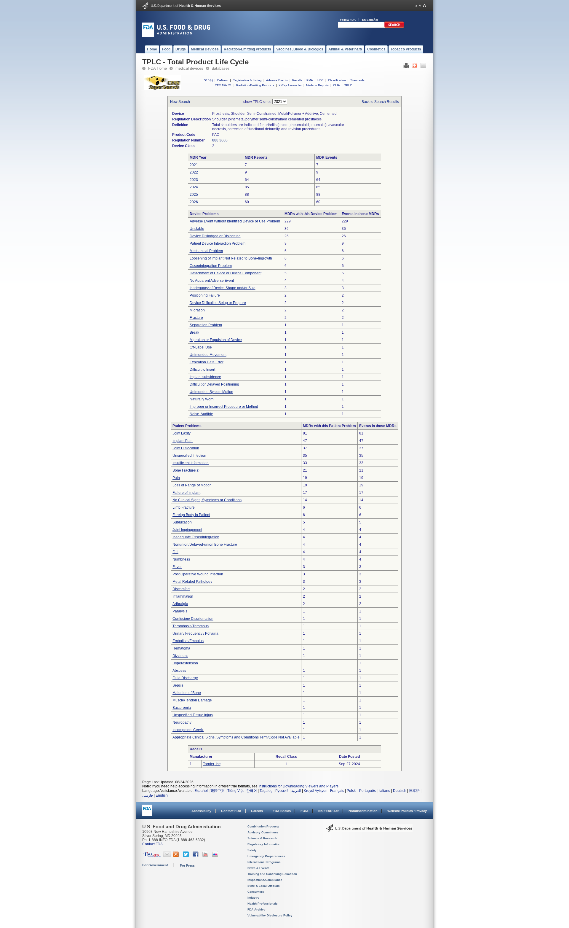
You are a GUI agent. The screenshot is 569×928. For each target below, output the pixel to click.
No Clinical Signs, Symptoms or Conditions (207, 500)
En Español (370, 19)
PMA (309, 80)
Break (194, 332)
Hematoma (181, 648)
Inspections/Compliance (264, 879)
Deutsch (399, 791)
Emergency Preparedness (266, 856)
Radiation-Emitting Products (255, 85)
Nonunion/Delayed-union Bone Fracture (204, 544)
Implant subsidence (205, 377)
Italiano (384, 791)
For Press (187, 865)
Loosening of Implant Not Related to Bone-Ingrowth (231, 258)
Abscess (179, 670)
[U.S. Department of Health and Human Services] (181, 8)
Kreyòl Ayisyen (315, 791)
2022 (194, 172)
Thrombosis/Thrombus (190, 626)
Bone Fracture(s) (185, 470)
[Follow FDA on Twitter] (186, 856)
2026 (194, 202)
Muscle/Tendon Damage (192, 700)
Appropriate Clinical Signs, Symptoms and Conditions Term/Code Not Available (236, 737)
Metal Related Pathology (192, 582)
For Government (155, 865)
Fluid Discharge (185, 678)
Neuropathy (181, 722)
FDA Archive (256, 909)
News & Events (258, 868)
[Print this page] (406, 67)
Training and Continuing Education (272, 874)
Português (367, 791)
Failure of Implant (186, 493)
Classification (337, 80)
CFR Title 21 (223, 85)
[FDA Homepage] (147, 813)
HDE (320, 80)
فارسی (147, 795)
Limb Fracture (183, 507)
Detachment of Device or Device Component (225, 273)
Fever (177, 567)
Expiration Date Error (206, 362)
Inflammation (182, 596)
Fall (175, 552)
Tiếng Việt (235, 791)
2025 (194, 194)
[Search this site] (394, 27)
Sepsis (177, 685)
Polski (352, 791)
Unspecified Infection (189, 455)
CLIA (336, 85)
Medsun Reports (317, 85)
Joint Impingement (187, 530)
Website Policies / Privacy (407, 811)
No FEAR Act (328, 811)
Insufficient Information (190, 463)
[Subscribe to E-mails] (167, 856)
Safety (252, 850)
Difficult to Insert (202, 369)
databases (221, 68)
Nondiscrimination (363, 811)
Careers (257, 811)
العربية (296, 791)
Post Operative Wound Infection (197, 574)
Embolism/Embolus (188, 641)
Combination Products (263, 826)
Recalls (297, 80)
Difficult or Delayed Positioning (214, 384)
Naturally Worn (202, 399)
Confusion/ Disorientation (192, 619)
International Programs (264, 862)
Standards (357, 80)
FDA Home (157, 68)
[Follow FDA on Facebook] (196, 856)
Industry (253, 897)
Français (337, 791)
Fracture (196, 318)
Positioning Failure (205, 295)
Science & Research (262, 838)
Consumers (255, 891)
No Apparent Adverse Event (212, 280)
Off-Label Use (201, 347)
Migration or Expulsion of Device (216, 340)
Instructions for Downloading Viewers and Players (298, 786)
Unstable (197, 229)
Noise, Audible (201, 414)
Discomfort (181, 589)
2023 (194, 180)
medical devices (189, 68)
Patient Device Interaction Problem (217, 243)
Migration (197, 310)
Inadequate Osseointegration (195, 537)
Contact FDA (231, 811)
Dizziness (180, 656)
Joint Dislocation (185, 448)
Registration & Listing (247, 80)
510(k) (208, 80)
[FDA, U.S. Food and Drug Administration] (176, 36)
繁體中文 (217, 791)
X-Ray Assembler (290, 85)
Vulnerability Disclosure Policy (270, 915)
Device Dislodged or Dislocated (215, 236)
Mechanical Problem (206, 251)
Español (201, 791)
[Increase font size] (424, 5)
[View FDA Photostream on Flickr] (216, 856)
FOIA (305, 811)
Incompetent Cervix (188, 730)
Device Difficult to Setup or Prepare (218, 303)
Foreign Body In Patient (191, 515)
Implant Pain (182, 441)
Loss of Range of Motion (192, 485)
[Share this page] (415, 67)
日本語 (414, 791)
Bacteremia (181, 708)
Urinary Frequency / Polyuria (195, 633)
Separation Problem (206, 325)
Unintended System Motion (211, 392)
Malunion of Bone (186, 693)
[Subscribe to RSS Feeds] (176, 856)
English (162, 795)
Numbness (181, 559)
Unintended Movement (208, 355)
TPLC (348, 85)
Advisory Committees (263, 832)
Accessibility (201, 811)
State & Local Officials (263, 885)
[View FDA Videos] (206, 856)
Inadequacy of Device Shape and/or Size (222, 288)
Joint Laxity (181, 433)
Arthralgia (180, 604)
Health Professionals (262, 903)
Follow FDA (348, 19)
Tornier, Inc (211, 764)
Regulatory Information (263, 844)
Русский (282, 791)
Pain (176, 478)
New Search (180, 102)
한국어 (251, 791)
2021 (194, 165)
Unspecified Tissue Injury (192, 715)
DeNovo (222, 80)
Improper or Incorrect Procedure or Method (224, 407)
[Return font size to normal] (420, 5)
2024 (194, 187)
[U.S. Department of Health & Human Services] (369, 830)
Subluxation (182, 522)
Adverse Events (277, 80)
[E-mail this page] (423, 67)
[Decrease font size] (416, 5)
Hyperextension (185, 663)
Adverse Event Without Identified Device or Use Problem (235, 221)
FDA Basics (282, 811)
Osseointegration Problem (211, 266)
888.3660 (220, 140)
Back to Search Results (380, 102)
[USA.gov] (152, 856)
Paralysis (179, 611)
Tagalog (266, 791)
